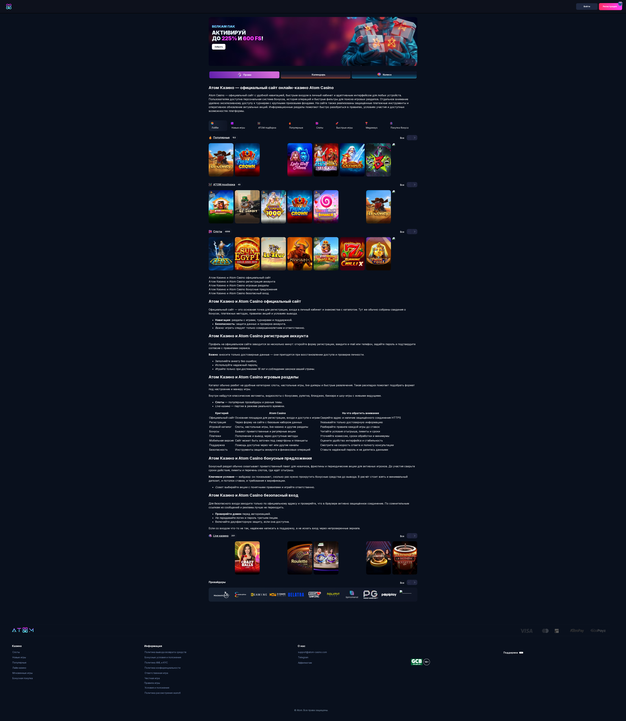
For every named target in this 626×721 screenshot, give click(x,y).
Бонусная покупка (22, 678)
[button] (407, 61)
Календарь (318, 74)
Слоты (319, 127)
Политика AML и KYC (156, 662)
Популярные (296, 127)
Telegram (303, 657)
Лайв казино (19, 667)
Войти (587, 6)
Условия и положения (157, 687)
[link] (222, 594)
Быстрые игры (344, 127)
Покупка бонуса (400, 127)
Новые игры (238, 127)
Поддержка (510, 652)
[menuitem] (22, 652)
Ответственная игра (156, 673)
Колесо (387, 74)
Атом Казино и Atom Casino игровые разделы (239, 285)
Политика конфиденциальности (162, 667)
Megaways (371, 127)
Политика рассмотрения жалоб (163, 692)
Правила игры (152, 683)
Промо (247, 74)
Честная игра (152, 678)
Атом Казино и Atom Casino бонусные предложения (243, 289)
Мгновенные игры (22, 673)
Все (402, 138)
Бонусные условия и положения (163, 657)
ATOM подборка (267, 127)
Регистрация (610, 6)
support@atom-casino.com (312, 652)
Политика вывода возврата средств (165, 652)
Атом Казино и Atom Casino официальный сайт (240, 277)
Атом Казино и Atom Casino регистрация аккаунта (242, 281)
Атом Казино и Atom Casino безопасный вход (239, 293)
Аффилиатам (305, 662)
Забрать (316, 46)
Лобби (215, 127)
